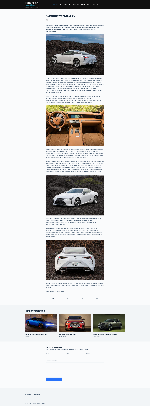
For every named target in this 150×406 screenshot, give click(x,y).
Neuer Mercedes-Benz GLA (67, 334)
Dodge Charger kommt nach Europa (36, 334)
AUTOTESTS (63, 4)
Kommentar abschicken (54, 379)
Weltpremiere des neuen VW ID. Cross (105, 334)
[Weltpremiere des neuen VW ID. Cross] (109, 323)
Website (88, 353)
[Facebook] (53, 298)
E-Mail (68, 353)
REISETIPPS (96, 4)
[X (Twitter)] (67, 298)
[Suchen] (124, 4)
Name (48, 353)
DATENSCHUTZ (28, 394)
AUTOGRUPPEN (73, 4)
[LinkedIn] (97, 298)
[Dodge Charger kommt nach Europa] (41, 323)
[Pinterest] (82, 298)
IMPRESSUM (37, 394)
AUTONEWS (54, 4)
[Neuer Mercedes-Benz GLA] (75, 323)
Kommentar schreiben (52, 360)
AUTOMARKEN (85, 4)
